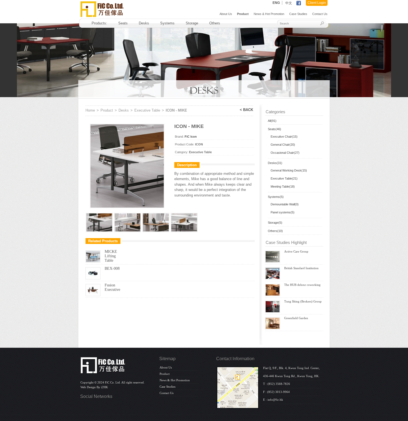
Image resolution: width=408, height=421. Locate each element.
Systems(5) (276, 196)
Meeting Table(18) (283, 186)
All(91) (272, 120)
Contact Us (320, 14)
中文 (288, 3)
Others (214, 23)
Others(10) (275, 231)
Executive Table (147, 110)
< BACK (246, 110)
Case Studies (298, 14)
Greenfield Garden (296, 318)
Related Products (103, 241)
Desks (144, 23)
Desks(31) (275, 163)
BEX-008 (112, 268)
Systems (167, 23)
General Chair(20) (283, 144)
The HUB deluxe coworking (302, 284)
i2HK (104, 387)
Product (243, 14)
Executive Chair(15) (284, 136)
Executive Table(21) (284, 178)
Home (90, 110)
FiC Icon (191, 136)
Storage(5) (275, 222)
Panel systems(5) (282, 212)
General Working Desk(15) (289, 170)
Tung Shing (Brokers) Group (303, 301)
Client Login (317, 3)
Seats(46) (274, 129)
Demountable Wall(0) (285, 204)
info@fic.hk (275, 399)
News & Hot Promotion (269, 14)
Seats (123, 23)
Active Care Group (296, 251)
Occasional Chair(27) (285, 152)
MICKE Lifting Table (111, 256)
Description (187, 165)
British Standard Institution (301, 268)
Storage (192, 23)
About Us (226, 14)
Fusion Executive (112, 287)
